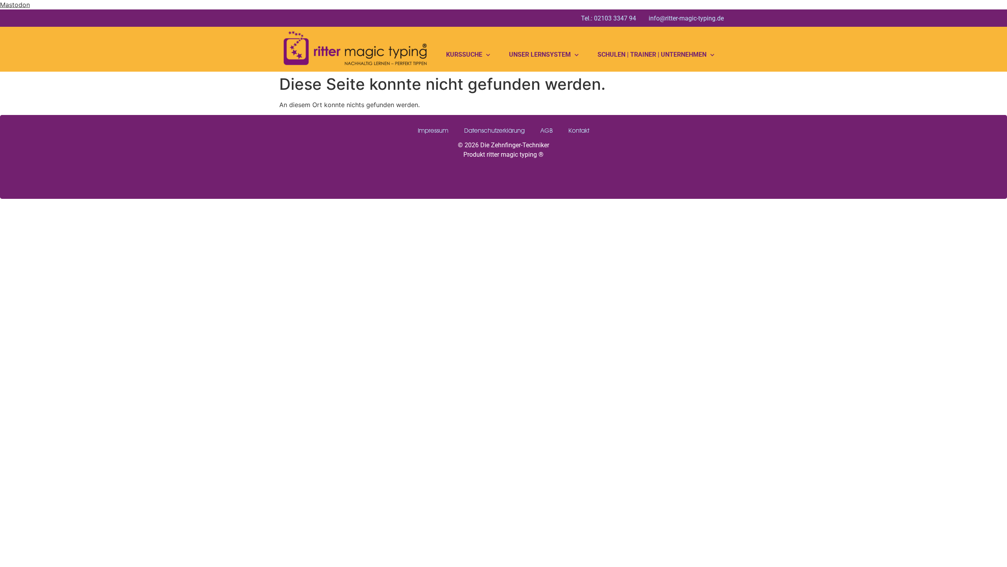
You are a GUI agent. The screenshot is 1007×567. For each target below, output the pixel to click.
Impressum (433, 130)
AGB (546, 130)
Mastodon (15, 5)
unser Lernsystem (540, 54)
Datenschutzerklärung (494, 130)
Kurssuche (464, 54)
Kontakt (578, 130)
